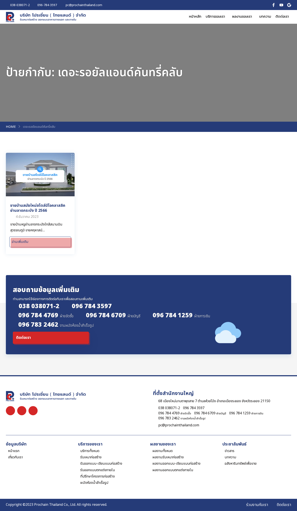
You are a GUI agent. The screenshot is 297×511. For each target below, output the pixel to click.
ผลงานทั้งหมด (162, 451)
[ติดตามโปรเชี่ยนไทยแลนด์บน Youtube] (281, 5)
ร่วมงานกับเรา (257, 505)
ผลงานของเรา (242, 16)
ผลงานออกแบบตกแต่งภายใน (172, 470)
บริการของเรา (215, 16)
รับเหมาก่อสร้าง (91, 457)
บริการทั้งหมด (89, 451)
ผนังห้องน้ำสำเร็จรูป (94, 483)
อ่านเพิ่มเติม (20, 241)
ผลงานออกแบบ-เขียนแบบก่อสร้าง (176, 464)
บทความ (265, 16)
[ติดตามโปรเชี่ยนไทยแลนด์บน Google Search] (289, 5)
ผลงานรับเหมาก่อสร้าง (168, 457)
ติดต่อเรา (282, 16)
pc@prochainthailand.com (178, 425)
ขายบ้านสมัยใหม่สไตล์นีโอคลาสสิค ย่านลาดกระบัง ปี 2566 (37, 208)
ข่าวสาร (229, 451)
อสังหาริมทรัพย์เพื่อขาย (241, 464)
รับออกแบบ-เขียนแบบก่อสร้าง (101, 464)
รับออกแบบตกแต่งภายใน (97, 470)
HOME (11, 126)
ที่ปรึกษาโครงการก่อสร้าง (97, 476)
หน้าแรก (13, 451)
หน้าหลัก (195, 16)
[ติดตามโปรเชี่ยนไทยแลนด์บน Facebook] (273, 5)
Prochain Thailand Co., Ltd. (55, 504)
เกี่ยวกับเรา (15, 457)
